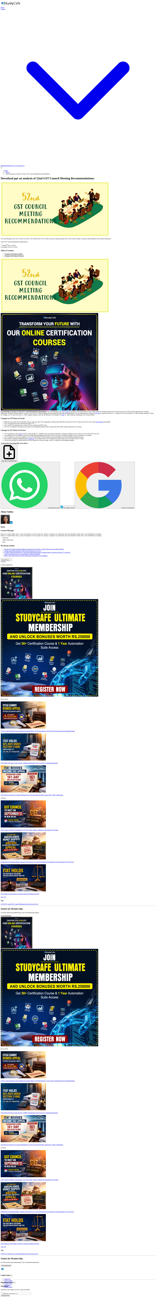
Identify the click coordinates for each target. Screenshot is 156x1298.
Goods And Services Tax (31, 904)
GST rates (97, 413)
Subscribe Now (5, 1295)
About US (7, 1279)
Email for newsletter (8, 1293)
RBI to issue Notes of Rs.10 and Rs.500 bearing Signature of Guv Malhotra (25, 555)
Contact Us (21, 165)
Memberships (4, 165)
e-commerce (30, 438)
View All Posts (5, 560)
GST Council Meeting (17, 904)
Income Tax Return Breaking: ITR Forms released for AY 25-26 (22, 551)
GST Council (65, 411)
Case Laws (15, 165)
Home (2, 7)
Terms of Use (8, 1284)
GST (2, 904)
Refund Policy (8, 1287)
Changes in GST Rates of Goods (13, 254)
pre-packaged (99, 422)
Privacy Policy (8, 1280)
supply (20, 434)
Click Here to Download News (9, 460)
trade (62, 415)
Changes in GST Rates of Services (14, 256)
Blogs (10, 165)
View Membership (6, 916)
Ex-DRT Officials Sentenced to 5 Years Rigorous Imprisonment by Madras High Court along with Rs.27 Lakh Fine (37, 552)
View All (3, 897)
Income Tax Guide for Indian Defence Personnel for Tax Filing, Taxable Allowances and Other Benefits (34, 549)
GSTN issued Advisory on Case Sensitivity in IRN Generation (22, 554)
